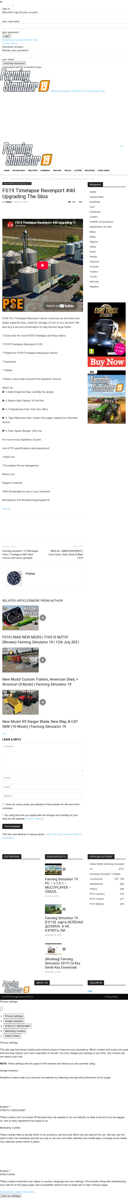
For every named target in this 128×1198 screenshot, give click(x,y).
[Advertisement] (64, 117)
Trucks (67, 170)
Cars (92, 206)
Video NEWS (103, 170)
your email (8, 59)
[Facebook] (5, 209)
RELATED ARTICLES (16, 600)
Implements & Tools (101, 226)
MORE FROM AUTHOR (47, 600)
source (6, 508)
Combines (45, 170)
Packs (93, 251)
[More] (21, 209)
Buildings (90, 170)
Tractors (32, 170)
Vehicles (94, 281)
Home (6, 170)
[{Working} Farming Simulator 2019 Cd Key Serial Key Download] (64, 949)
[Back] (13, 5)
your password (10, 32)
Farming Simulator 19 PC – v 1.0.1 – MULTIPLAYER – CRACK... (61, 885)
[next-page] (6, 733)
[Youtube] (91, 991)
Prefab (93, 256)
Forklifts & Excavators (101, 221)
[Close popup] (1, 1009)
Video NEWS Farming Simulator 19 (27, 178)
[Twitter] (13, 209)
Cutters (78, 170)
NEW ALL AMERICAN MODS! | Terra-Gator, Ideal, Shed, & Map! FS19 (65, 554)
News (93, 236)
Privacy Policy (9, 43)
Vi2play (8, 202)
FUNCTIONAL (12, 1036)
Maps (93, 231)
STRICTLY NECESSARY (17, 1026)
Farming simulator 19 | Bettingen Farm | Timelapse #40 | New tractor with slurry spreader (20, 554)
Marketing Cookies (15, 1031)
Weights (94, 286)
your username (10, 21)
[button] (122, 146)
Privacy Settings (14, 1016)
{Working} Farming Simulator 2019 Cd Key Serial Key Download (62, 963)
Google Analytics (14, 1021)
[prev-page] (3, 733)
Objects (94, 241)
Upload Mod (18, 170)
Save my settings (10, 1195)
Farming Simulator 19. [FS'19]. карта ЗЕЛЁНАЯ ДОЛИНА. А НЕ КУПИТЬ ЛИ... (64, 924)
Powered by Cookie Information (17, 1191)
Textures (94, 261)
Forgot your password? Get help (20, 39)
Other (93, 246)
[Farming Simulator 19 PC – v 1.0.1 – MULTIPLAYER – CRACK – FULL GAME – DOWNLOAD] (64, 869)
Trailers (57, 170)
